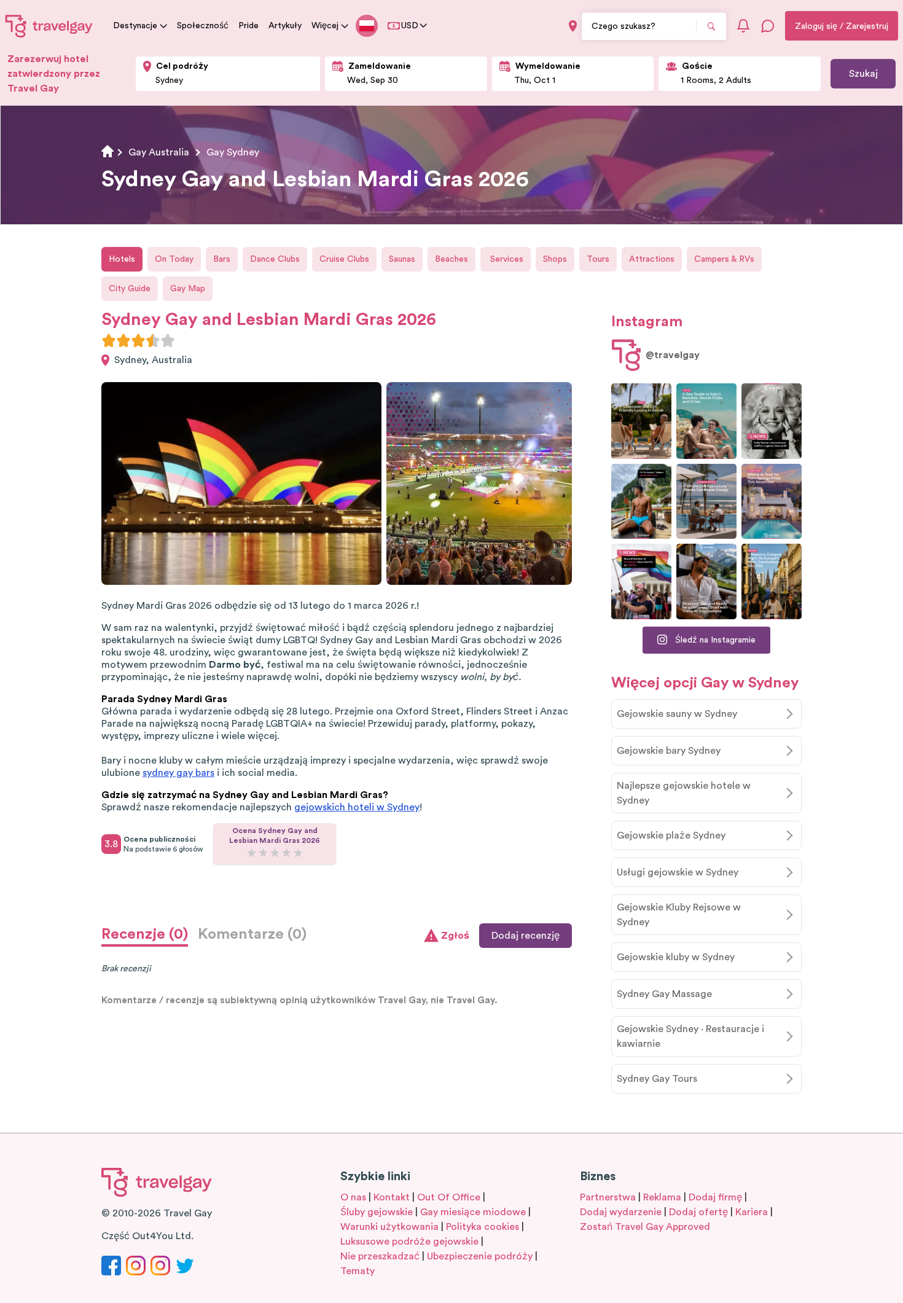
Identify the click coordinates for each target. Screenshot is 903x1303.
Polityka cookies (482, 1227)
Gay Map (187, 288)
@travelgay (673, 355)
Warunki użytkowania (389, 1227)
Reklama (662, 1197)
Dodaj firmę (715, 1197)
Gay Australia (158, 152)
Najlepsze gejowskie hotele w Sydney (684, 793)
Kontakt (391, 1197)
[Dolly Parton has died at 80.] (771, 421)
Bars (221, 259)
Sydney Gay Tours (657, 1079)
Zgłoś (455, 936)
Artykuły (285, 26)
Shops (555, 259)
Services (505, 259)
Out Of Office (448, 1197)
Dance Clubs (275, 259)
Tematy (357, 1271)
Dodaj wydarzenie (621, 1212)
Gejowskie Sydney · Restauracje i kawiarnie (690, 1036)
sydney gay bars (178, 773)
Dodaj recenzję (525, 936)
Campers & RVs (724, 259)
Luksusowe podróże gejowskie (409, 1241)
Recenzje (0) (144, 934)
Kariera (751, 1212)
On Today (174, 259)
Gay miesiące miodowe (473, 1212)
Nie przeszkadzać (380, 1256)
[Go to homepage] (49, 26)
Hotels (122, 259)
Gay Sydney (232, 152)
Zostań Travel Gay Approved (645, 1227)
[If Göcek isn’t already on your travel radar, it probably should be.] (641, 421)
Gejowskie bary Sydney (669, 751)
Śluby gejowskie (376, 1212)
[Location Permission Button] (573, 26)
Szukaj (863, 74)
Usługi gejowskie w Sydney (677, 872)
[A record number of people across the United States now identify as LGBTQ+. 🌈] (641, 581)
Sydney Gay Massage (664, 994)
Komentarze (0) (252, 934)
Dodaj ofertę (698, 1212)
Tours (598, 259)
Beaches (451, 259)
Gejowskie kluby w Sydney (676, 957)
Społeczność (203, 26)
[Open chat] (767, 25)
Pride (248, 26)
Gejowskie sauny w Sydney (677, 714)
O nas (353, 1197)
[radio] (108, 340)
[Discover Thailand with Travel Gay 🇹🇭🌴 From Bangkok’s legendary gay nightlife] (641, 501)
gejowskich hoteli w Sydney (357, 807)
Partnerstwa (608, 1197)
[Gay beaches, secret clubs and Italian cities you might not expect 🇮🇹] (706, 421)
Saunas (402, 259)
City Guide (129, 288)
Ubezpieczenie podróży (480, 1256)
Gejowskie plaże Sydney (671, 835)
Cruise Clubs (344, 259)
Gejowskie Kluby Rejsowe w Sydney (679, 914)
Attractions (651, 259)
